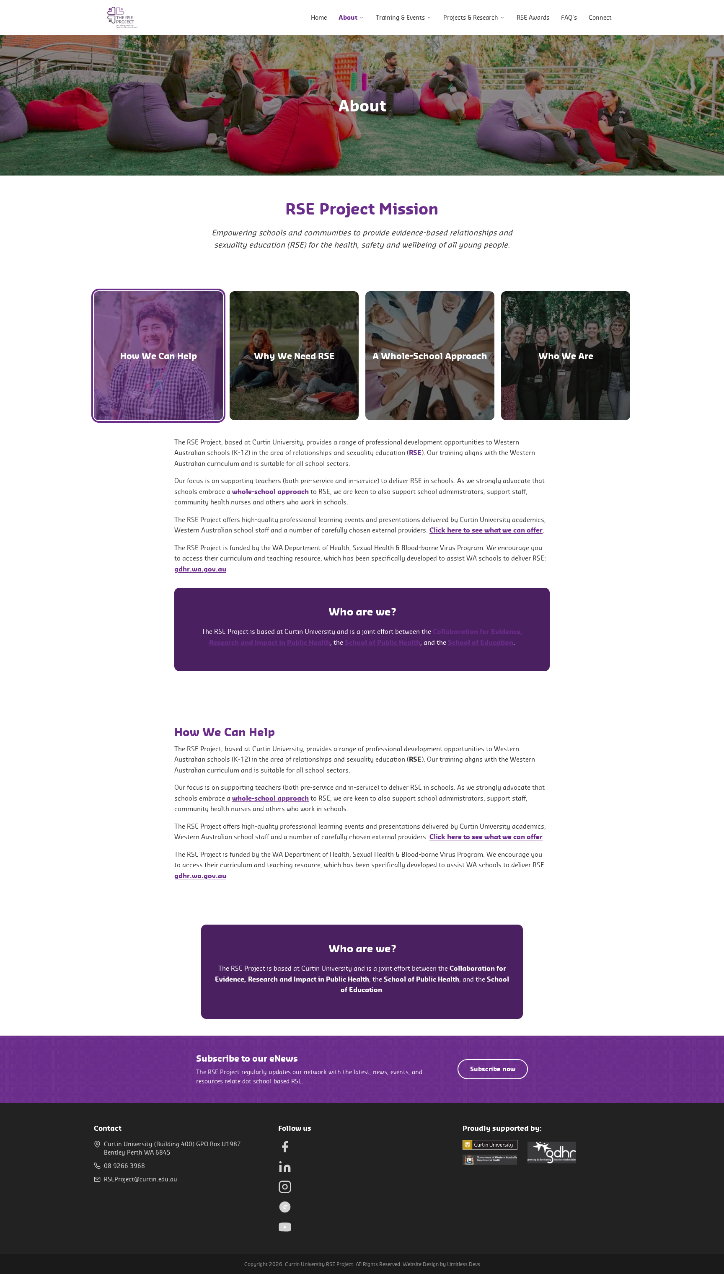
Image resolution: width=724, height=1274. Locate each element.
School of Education (480, 642)
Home (319, 17)
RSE (415, 452)
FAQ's (569, 17)
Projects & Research (470, 17)
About (348, 17)
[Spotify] (285, 1207)
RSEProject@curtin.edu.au (140, 1179)
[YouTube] (285, 1227)
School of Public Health (382, 642)
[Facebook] (285, 1146)
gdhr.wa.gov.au (200, 569)
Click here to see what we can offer (486, 530)
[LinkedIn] (285, 1166)
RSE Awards (533, 17)
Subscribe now (492, 1068)
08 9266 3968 (124, 1165)
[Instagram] (285, 1187)
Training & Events (400, 17)
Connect (600, 17)
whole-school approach (270, 491)
